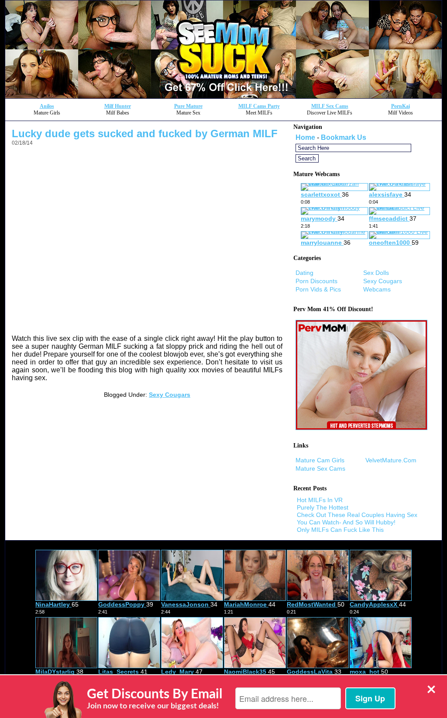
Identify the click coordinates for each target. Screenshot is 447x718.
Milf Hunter (117, 106)
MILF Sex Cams (329, 106)
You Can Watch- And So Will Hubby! (346, 522)
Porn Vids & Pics (318, 289)
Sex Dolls (376, 272)
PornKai (400, 106)
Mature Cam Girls (320, 460)
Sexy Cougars (169, 394)
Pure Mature (188, 106)
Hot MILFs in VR (320, 499)
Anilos (47, 106)
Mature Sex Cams (320, 468)
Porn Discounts (316, 280)
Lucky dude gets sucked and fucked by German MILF (145, 133)
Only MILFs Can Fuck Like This (340, 529)
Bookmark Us (343, 137)
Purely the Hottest (322, 507)
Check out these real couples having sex (357, 514)
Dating (304, 272)
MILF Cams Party (259, 106)
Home (305, 137)
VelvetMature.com (390, 460)
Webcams (377, 289)
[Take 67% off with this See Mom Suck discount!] (223, 96)
